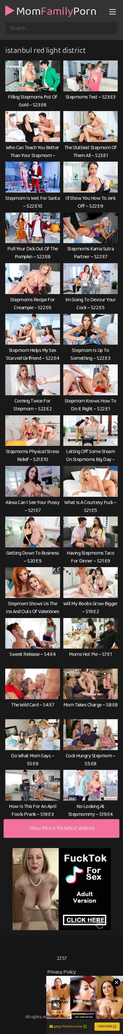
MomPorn (56, 10)
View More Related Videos (61, 828)
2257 (62, 958)
